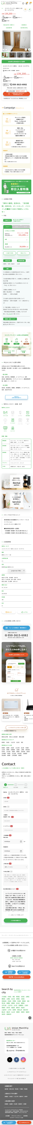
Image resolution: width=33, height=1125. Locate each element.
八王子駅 (17, 747)
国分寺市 (25, 1010)
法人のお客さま (22, 1078)
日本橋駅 (4, 753)
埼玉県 (16, 1089)
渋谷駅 (12, 747)
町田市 (23, 1007)
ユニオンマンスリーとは (9, 1075)
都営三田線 (21, 736)
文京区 (23, 996)
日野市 (14, 1010)
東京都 (6, 1089)
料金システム (23, 253)
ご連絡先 (5, 815)
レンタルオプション (11, 1071)
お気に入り (25, 9)
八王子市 (13, 742)
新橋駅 (8, 755)
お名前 (4, 797)
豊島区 (24, 1001)
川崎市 (25, 1096)
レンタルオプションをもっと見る (16, 727)
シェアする (29, 9)
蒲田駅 (17, 749)
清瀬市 (18, 1012)
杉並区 (19, 1001)
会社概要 (8, 1115)
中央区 (9, 996)
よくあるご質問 (21, 1068)
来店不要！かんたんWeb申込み (16, 977)
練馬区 (13, 1003)
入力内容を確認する (16, 920)
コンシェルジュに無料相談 (25, 972)
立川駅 (3, 749)
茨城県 (25, 1089)
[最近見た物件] (23, 3)
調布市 (18, 1007)
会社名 (4, 806)
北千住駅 (14, 753)
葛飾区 (23, 1003)
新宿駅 (3, 747)
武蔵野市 (21, 1005)
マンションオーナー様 (13, 1078)
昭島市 (13, 1007)
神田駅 (8, 753)
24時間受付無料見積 (10, 972)
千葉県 (21, 1089)
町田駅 (27, 747)
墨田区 (3, 999)
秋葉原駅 (13, 749)
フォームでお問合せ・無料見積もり (17, 628)
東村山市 (19, 1010)
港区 (6, 567)
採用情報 (25, 1115)
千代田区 (4, 996)
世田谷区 (4, 1001)
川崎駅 (24, 1104)
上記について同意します (17, 915)
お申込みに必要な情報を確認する (16, 397)
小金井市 (4, 1010)
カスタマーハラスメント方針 (16, 1117)
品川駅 (22, 747)
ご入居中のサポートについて (22, 1075)
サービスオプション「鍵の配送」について (19, 98)
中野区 (14, 1001)
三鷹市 (26, 1005)
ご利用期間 (5, 835)
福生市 (8, 1012)
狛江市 (13, 1012)
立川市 (15, 1005)
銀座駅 (17, 751)
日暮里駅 (25, 753)
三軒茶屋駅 (14, 755)
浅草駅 (13, 751)
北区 (28, 1001)
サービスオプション (21, 1071)
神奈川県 (11, 1089)
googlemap (11, 1050)
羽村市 (3, 1014)
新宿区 (3, 742)
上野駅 (22, 749)
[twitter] (9, 1059)
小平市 (9, 1010)
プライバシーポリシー (16, 1115)
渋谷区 (7, 742)
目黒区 (18, 999)
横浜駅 (20, 1104)
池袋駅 (7, 747)
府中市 (8, 1007)
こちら (10, 314)
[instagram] (23, 1059)
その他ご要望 (6, 871)
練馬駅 (19, 755)
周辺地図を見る (21, 1050)
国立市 (3, 1012)
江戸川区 (4, 1005)
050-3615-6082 (19, 84)
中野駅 (7, 749)
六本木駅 (8, 751)
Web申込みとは (7, 98)
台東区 (27, 996)
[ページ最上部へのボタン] (29, 1017)
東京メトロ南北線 (13, 736)
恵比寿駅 (4, 755)
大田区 (23, 999)
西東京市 (9, 1014)
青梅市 (3, 1007)
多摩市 (23, 1012)
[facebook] (16, 1059)
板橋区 (8, 1003)
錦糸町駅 (28, 749)
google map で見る (16, 570)
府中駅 (3, 751)
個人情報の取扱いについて (9, 889)
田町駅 (28, 751)
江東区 (8, 999)
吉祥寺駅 (19, 753)
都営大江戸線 (5, 736)
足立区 (18, 1003)
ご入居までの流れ (9, 253)
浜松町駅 (23, 751)
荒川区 (3, 1003)
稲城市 (27, 1012)
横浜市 (21, 1096)
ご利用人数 (5, 863)
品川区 (17, 742)
